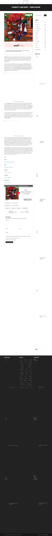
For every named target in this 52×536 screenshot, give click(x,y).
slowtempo (22, 387)
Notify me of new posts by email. (11, 239)
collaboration (22, 369)
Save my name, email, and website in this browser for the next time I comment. (18, 236)
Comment (7, 220)
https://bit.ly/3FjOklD (7, 182)
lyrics (31, 374)
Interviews (37, 41)
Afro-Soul (37, 22)
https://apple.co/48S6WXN (8, 167)
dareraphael (21, 45)
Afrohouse (37, 26)
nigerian (31, 378)
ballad (22, 367)
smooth (27, 387)
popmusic (25, 380)
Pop (36, 43)
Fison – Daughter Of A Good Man (43, 258)
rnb (21, 385)
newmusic (13, 208)
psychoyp (18, 208)
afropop (21, 361)
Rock (36, 47)
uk (31, 387)
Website (7, 232)
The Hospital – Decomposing (42, 142)
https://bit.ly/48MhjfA (7, 177)
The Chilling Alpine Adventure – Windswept (42, 200)
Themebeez (46, 534)
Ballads (37, 32)
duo (31, 369)
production (30, 380)
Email (20, 228)
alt (25, 363)
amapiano (22, 365)
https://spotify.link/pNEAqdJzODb (9, 162)
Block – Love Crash (42, 83)
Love (26, 374)
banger (29, 367)
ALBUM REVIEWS (38, 28)
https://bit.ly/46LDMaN (7, 172)
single (30, 385)
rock (25, 385)
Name (7, 228)
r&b (26, 382)
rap (30, 382)
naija (25, 376)
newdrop (30, 376)
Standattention (25, 208)
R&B (36, 45)
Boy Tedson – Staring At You (43, 316)
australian (29, 365)
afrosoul (30, 361)
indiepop (21, 374)
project (22, 382)
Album (21, 363)
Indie (36, 39)
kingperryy (7, 208)
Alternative (37, 30)
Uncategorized (38, 49)
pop (20, 380)
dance (27, 369)
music (21, 376)
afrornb (26, 361)
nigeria (26, 378)
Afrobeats (18, 44)
